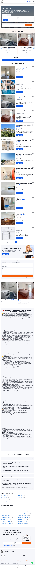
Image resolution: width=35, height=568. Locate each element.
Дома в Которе (4, 497)
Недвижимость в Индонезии (6, 511)
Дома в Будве (4, 495)
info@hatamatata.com (31, 561)
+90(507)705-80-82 (22, 561)
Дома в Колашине (21, 501)
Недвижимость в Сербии (22, 521)
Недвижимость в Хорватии (23, 515)
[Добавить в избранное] (15, 34)
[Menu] (33, 1)
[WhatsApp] (32, 563)
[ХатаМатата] (2, 551)
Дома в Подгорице (4, 501)
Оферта (24, 555)
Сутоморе (29, 50)
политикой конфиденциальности (22, 277)
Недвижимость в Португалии (23, 513)
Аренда (9, 14)
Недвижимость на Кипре (6, 515)
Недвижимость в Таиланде (6, 513)
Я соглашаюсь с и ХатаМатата (16, 277)
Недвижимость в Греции (6, 517)
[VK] (2, 556)
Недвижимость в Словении (6, 523)
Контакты (24, 552)
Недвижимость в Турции (6, 509)
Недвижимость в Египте (22, 523)
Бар (11, 50)
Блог (23, 550)
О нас (24, 553)
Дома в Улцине (21, 499)
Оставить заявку (28, 1)
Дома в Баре (20, 497)
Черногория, (8, 50)
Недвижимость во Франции (23, 517)
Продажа (4, 14)
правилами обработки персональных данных (12, 277)
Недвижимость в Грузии (6, 521)
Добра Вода (22, 215)
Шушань (22, 69)
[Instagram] (4, 556)
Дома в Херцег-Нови (5, 499)
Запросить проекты (28, 25)
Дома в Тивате (20, 495)
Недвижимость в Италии (22, 511)
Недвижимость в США (5, 519)
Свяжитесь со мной (27, 542)
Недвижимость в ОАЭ (22, 519)
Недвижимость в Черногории (23, 509)
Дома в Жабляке (4, 502)
